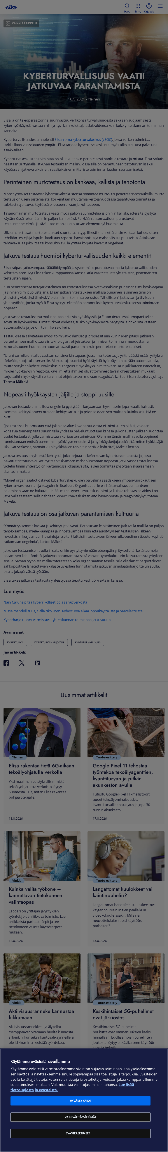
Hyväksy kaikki (80, 1101)
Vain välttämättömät (80, 1117)
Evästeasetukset (78, 1133)
